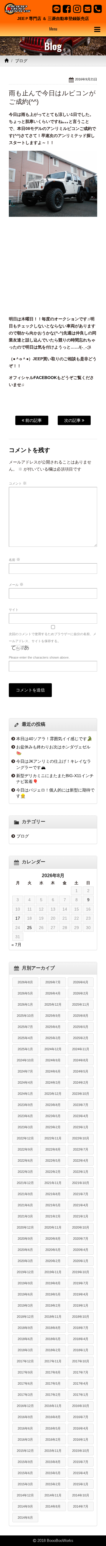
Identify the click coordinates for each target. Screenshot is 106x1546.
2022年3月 (25, 1171)
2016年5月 (53, 1428)
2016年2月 (53, 1439)
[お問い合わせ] (87, 9)
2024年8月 (80, 1060)
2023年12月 (53, 1093)
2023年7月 (80, 1105)
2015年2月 (53, 1484)
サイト (14, 609)
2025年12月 (53, 1004)
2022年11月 (53, 1138)
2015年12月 (25, 1450)
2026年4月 (53, 993)
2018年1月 (80, 1350)
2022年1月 (80, 1171)
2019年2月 (53, 1305)
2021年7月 (80, 1194)
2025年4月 (25, 1038)
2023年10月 (80, 1093)
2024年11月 (80, 1049)
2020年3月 (25, 1261)
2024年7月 (25, 1071)
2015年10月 (80, 1450)
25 (29, 927)
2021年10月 (80, 1183)
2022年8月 (53, 1149)
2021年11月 (53, 1183)
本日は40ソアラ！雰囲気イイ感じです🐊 (54, 738)
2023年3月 (25, 1127)
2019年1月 (80, 1305)
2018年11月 (53, 1316)
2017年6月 (25, 1383)
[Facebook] (67, 9)
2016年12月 (25, 1406)
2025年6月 (53, 1027)
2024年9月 (53, 1060)
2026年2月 (80, 993)
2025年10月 (25, 1015)
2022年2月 (53, 1171)
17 (17, 918)
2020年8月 (53, 1238)
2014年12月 (25, 1495)
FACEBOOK (45, 377)
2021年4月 (80, 1205)
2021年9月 (25, 1194)
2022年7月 (80, 1149)
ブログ (21, 60)
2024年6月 (53, 1071)
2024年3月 (53, 1082)
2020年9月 (25, 1238)
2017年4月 (80, 1383)
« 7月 (16, 944)
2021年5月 (53, 1205)
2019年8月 (53, 1283)
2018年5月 (53, 1339)
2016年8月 (53, 1417)
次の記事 (73, 420)
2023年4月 (80, 1116)
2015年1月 (80, 1484)
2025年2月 (80, 1038)
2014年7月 (80, 1506)
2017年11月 (53, 1361)
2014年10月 (80, 1495)
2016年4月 (80, 1428)
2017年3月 (25, 1394)
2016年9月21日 (86, 79)
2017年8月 (53, 1372)
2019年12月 (25, 1272)
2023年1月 (80, 1127)
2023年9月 (25, 1105)
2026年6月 (80, 982)
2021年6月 (25, 1205)
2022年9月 (25, 1149)
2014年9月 (25, 1506)
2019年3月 (25, 1305)
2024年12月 (53, 1049)
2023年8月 (53, 1105)
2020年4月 (80, 1249)
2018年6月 (25, 1339)
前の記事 (33, 420)
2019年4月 (80, 1294)
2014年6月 (25, 1517)
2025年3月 (53, 1038)
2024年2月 (80, 1082)
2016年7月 (80, 1417)
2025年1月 (25, 1049)
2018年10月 (80, 1316)
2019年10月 (80, 1272)
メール (16, 584)
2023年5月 (53, 1116)
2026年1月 (25, 1004)
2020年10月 (80, 1227)
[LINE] (56, 9)
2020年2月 (53, 1261)
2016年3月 (25, 1439)
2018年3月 (25, 1350)
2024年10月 (25, 1060)
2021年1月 (80, 1216)
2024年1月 (25, 1093)
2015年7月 (80, 1462)
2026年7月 (53, 982)
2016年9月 (25, 1417)
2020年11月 (53, 1227)
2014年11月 (53, 1495)
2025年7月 (25, 1027)
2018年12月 (25, 1316)
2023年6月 (25, 1116)
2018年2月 (53, 1350)
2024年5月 (80, 1071)
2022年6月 (25, 1160)
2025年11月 (80, 1004)
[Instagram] (77, 9)
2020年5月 (53, 1249)
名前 (14, 559)
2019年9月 (25, 1283)
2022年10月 (80, 1138)
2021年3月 (25, 1216)
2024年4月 (25, 1082)
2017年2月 (53, 1394)
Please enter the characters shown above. (39, 657)
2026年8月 (25, 982)
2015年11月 (53, 1450)
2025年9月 (53, 1015)
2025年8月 (80, 1015)
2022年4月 (80, 1160)
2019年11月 (53, 1272)
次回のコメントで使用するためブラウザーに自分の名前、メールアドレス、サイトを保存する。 (52, 637)
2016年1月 (80, 1439)
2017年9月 (25, 1372)
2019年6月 (25, 1294)
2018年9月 (25, 1328)
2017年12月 (25, 1361)
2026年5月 (25, 993)
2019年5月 (53, 1294)
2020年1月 (80, 1261)
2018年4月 (80, 1339)
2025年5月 (80, 1027)
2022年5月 (53, 1160)
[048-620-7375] (98, 9)
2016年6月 (25, 1428)
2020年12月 (25, 1227)
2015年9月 (25, 1462)
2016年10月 (80, 1406)
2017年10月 (80, 1361)
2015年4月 (80, 1473)
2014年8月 (53, 1506)
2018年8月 (53, 1328)
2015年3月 (25, 1484)
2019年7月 (80, 1283)
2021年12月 (25, 1183)
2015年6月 (25, 1473)
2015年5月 (53, 1473)
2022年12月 (25, 1138)
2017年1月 (80, 1394)
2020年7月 (80, 1238)
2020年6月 (25, 1249)
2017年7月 (80, 1372)
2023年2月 (53, 1127)
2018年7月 (80, 1328)
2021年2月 (53, 1216)
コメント (18, 483)
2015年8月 (53, 1462)
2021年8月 (53, 1194)
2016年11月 (53, 1406)
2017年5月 (53, 1383)
